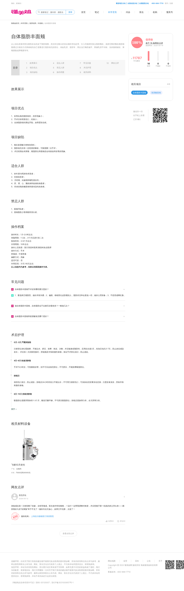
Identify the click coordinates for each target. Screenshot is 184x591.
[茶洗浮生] (14, 496)
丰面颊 (40, 23)
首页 (83, 12)
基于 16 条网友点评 (154, 43)
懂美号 (169, 12)
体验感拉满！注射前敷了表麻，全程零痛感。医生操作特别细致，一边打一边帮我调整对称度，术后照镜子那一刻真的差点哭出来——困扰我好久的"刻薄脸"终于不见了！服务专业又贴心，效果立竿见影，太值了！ (67, 507)
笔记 (97, 12)
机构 (155, 12)
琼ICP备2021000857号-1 (63, 582)
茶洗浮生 (22, 495)
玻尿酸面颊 (156, 92)
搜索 (70, 12)
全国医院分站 (144, 3)
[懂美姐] (21, 12)
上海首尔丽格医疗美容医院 (42, 516)
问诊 (128, 12)
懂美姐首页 (15, 23)
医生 (141, 12)
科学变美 (112, 12)
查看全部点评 (68, 533)
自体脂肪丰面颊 (139, 92)
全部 (168, 84)
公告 (149, 561)
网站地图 (111, 561)
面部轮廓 (32, 23)
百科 (137, 561)
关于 (160, 561)
